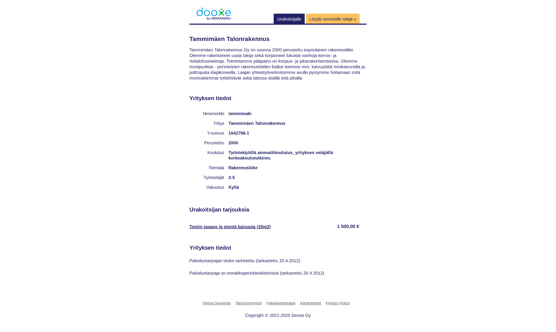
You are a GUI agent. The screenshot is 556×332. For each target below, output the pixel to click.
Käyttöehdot (310, 303)
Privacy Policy (338, 303)
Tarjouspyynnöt (248, 303)
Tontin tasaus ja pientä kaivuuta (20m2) (230, 226)
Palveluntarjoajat (280, 303)
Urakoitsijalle (289, 19)
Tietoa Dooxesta (216, 303)
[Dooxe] (213, 19)
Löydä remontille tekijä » (332, 19)
